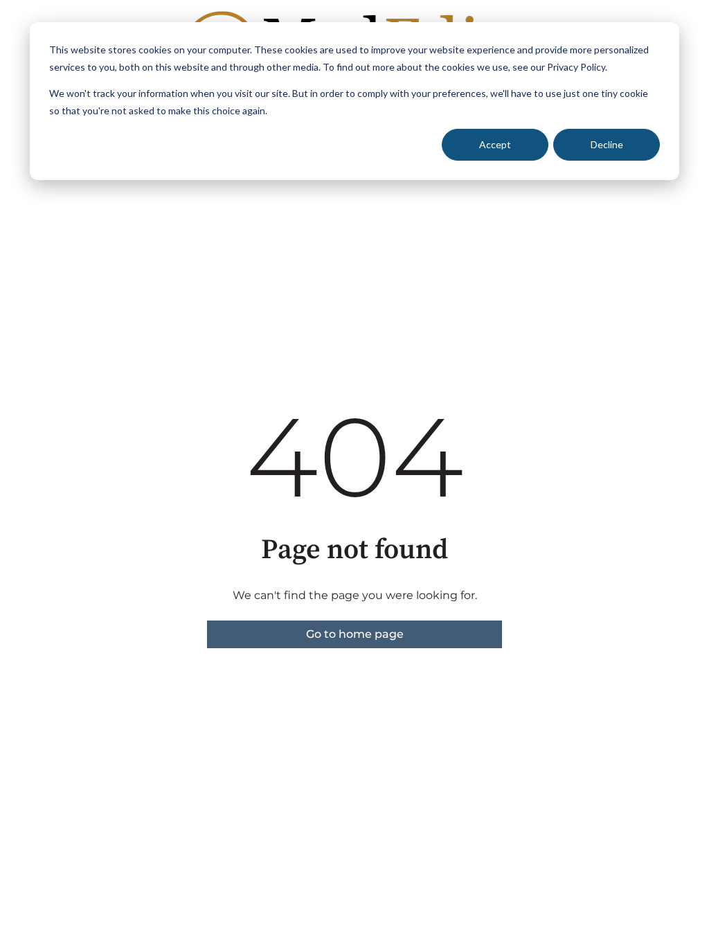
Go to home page (355, 634)
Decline (607, 144)
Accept (495, 144)
